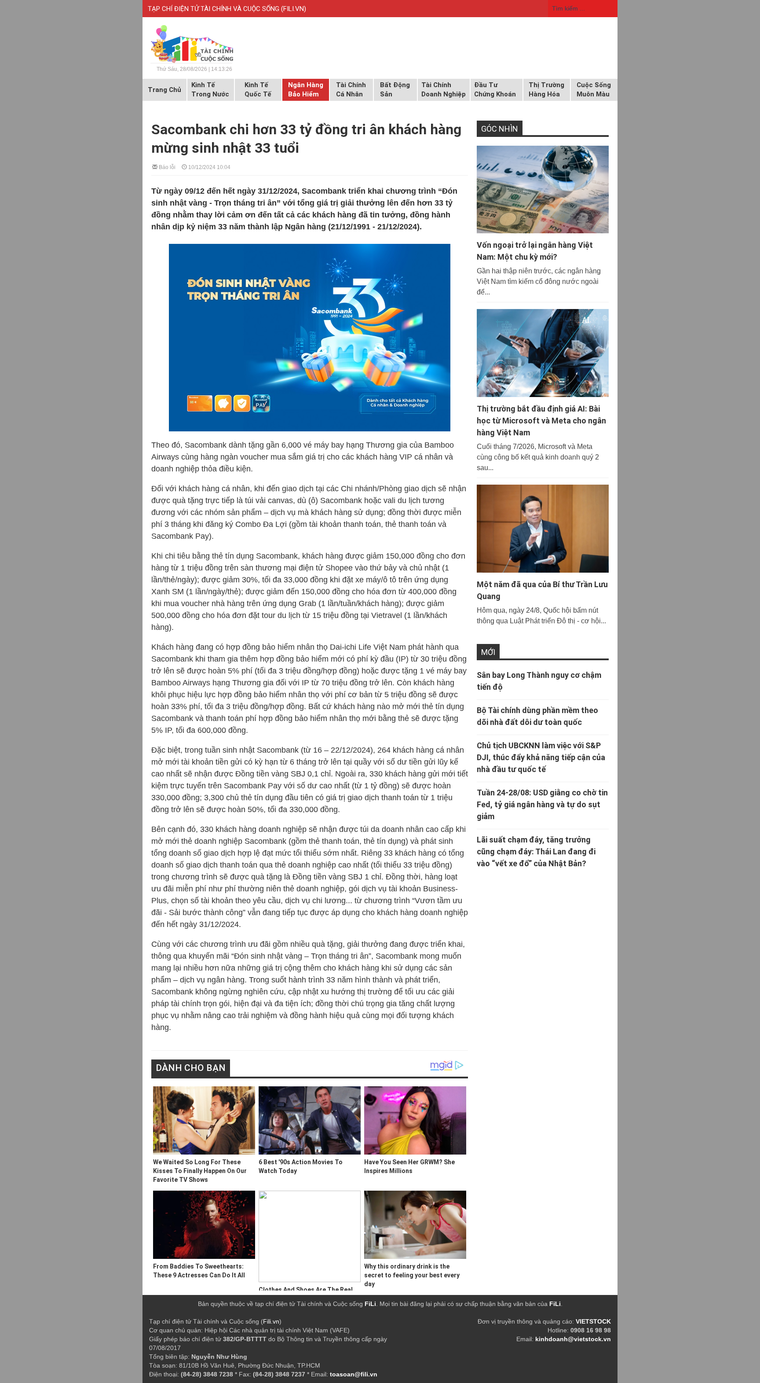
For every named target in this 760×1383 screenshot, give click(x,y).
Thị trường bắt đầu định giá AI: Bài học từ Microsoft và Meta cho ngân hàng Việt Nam (541, 420)
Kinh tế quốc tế (258, 89)
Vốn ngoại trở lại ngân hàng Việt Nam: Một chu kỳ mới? (535, 250)
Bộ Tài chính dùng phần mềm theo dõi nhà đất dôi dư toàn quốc (537, 716)
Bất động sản (395, 89)
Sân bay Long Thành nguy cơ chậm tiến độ (539, 681)
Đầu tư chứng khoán (495, 89)
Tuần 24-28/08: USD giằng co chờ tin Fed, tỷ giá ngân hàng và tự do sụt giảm (542, 804)
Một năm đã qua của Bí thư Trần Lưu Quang (542, 590)
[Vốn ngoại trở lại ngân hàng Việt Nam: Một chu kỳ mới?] (543, 190)
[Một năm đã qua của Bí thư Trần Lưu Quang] (543, 529)
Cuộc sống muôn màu (594, 89)
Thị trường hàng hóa (546, 89)
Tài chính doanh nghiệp (443, 89)
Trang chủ (164, 90)
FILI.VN (293, 9)
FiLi (370, 1303)
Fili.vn (271, 1321)
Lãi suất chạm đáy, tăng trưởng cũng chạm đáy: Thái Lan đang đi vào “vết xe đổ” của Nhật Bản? (536, 851)
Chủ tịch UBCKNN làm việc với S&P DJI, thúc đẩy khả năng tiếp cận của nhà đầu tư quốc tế (541, 757)
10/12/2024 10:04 (208, 166)
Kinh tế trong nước (210, 89)
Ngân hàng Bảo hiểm (305, 89)
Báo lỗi (166, 166)
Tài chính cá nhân (351, 89)
